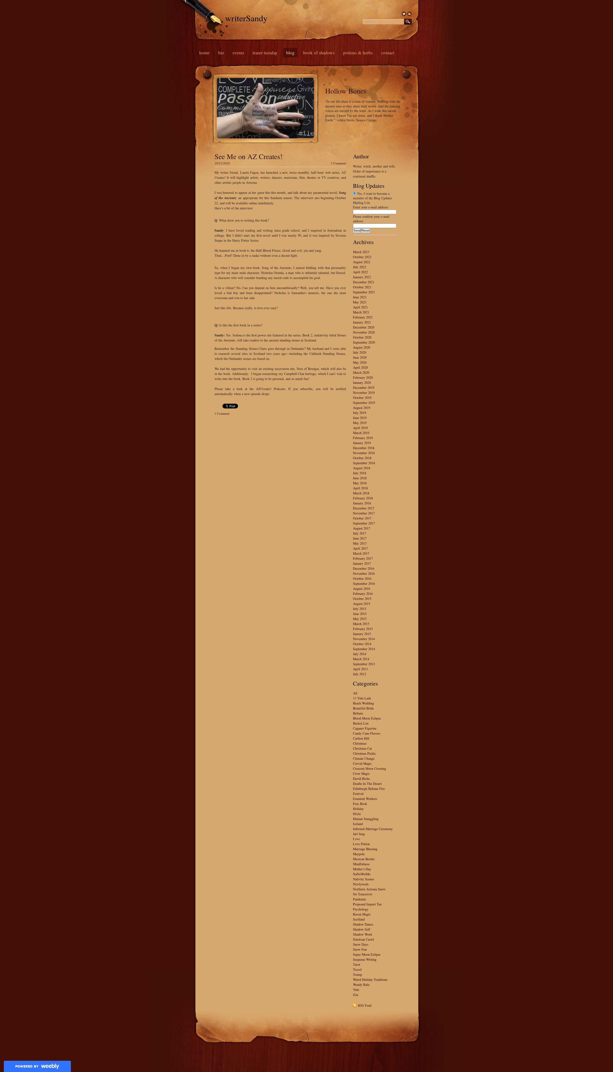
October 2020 (362, 337)
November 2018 (364, 453)
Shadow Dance (363, 924)
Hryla (357, 813)
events (238, 53)
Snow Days (360, 944)
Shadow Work (362, 934)
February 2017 (363, 558)
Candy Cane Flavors (366, 733)
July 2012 (359, 674)
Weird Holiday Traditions (370, 979)
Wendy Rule (361, 984)
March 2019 (361, 432)
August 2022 (361, 262)
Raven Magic (362, 914)
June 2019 (360, 417)
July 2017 (359, 533)
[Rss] (409, 13)
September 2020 (364, 342)
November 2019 (364, 392)
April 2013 (360, 669)
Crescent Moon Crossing (369, 768)
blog (290, 53)
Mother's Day (362, 869)
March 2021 (361, 312)
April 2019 (360, 427)
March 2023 (361, 252)
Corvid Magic (362, 763)
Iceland (358, 823)
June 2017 (360, 538)
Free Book (360, 803)
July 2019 (359, 412)
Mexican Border (364, 859)
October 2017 (362, 518)
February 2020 (363, 377)
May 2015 (360, 618)
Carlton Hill (361, 738)
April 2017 (360, 548)
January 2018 (362, 503)
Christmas (359, 743)
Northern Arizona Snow (369, 889)
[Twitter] (404, 13)
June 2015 (360, 613)
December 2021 (363, 282)
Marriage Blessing (365, 849)
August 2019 (361, 407)
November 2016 (364, 573)
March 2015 (361, 623)
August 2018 (361, 468)
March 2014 (361, 659)
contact (387, 53)
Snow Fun (360, 949)
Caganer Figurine (364, 728)
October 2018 (362, 458)
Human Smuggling (366, 818)
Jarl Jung (359, 834)
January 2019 (362, 443)
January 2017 (362, 563)
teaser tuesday (265, 53)
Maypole (359, 854)
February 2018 (363, 498)
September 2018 (364, 463)
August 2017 (361, 528)
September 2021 (364, 292)
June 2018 (360, 478)
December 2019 (363, 387)
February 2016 (363, 593)
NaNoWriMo (361, 874)
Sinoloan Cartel (363, 939)
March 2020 (361, 372)
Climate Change (364, 758)
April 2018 (360, 488)
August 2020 (361, 347)
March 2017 (361, 553)
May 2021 (360, 302)
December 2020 (363, 327)
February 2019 (363, 438)
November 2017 (364, 513)
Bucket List (361, 723)
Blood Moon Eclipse (367, 718)
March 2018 (361, 493)
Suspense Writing (364, 959)
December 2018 (363, 448)
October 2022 (362, 257)
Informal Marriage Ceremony (373, 828)
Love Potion (361, 844)
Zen (355, 994)
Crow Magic (361, 773)
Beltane (358, 713)
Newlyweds (361, 884)
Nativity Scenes (363, 879)
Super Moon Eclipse (366, 954)
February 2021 (363, 317)
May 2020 (360, 362)
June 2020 (360, 357)
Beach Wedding (363, 703)
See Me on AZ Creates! (249, 156)
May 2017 (360, 543)
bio (221, 53)
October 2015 (362, 598)
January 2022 (362, 277)
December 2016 (363, 568)
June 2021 (360, 297)
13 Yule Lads (362, 698)
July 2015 (359, 608)
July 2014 (359, 654)
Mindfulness (361, 864)
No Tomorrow (362, 894)
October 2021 (362, 287)
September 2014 (364, 649)
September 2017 (364, 523)
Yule (356, 989)
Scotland (359, 919)
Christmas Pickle (364, 753)
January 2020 (362, 382)
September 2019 (364, 402)
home (204, 53)
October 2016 (362, 578)
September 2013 (364, 664)
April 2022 (360, 272)
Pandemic (359, 899)
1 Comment (338, 163)
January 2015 (362, 633)
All (355, 693)
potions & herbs (358, 53)
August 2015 (361, 603)
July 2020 (359, 352)
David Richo (361, 778)
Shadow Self (361, 929)
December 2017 (363, 508)
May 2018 (360, 483)
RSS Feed (364, 1005)
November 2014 (364, 638)
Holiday (358, 808)
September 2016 (364, 583)
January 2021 (362, 322)
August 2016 (361, 588)
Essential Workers (365, 798)
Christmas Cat (362, 748)
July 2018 (359, 473)
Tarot (356, 964)
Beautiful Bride (363, 708)
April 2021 (360, 307)
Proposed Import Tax (367, 904)
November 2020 (364, 332)
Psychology (361, 909)
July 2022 (359, 267)
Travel (357, 969)
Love (356, 839)
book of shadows (319, 53)
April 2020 (360, 367)
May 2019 (360, 422)
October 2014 (362, 644)
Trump (357, 974)
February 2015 (363, 628)
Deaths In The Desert (367, 783)
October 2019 (362, 397)
